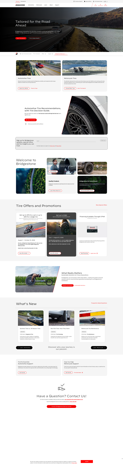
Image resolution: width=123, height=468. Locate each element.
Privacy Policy (58, 145)
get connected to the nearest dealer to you (74, 399)
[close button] (122, 458)
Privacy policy (74, 462)
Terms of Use (52, 145)
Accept (86, 461)
